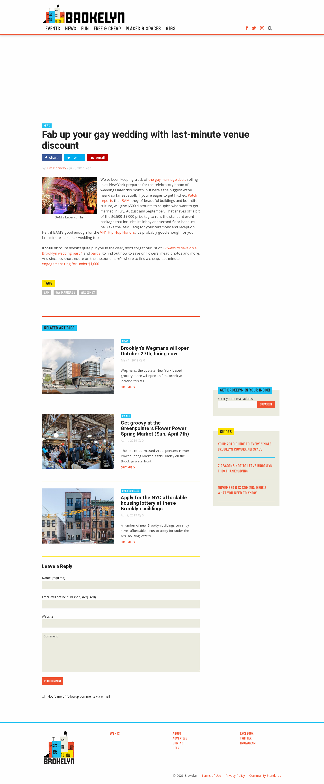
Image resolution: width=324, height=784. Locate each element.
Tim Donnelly (56, 168)
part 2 (96, 253)
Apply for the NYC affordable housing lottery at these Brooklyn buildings (154, 503)
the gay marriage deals (167, 179)
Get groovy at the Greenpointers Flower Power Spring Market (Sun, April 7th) (155, 428)
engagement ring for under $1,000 (70, 263)
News (70, 28)
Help (176, 748)
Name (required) (53, 578)
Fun (85, 28)
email (100, 157)
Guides (226, 431)
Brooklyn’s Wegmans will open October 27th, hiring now (155, 350)
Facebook (246, 733)
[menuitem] (53, 28)
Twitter (245, 738)
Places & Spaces (143, 28)
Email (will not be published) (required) (69, 597)
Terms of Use (211, 775)
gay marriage (65, 292)
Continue (127, 387)
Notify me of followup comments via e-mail (78, 696)
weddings (88, 292)
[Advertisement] (162, 81)
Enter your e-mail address (236, 399)
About (177, 733)
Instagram (248, 743)
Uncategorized (130, 490)
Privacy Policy (235, 775)
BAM (126, 200)
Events (52, 28)
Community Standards (265, 775)
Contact (179, 743)
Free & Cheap (107, 28)
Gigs (170, 28)
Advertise (180, 738)
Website (47, 616)
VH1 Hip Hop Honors (117, 232)
